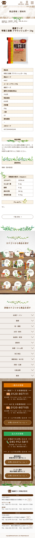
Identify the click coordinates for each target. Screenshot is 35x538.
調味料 (15, 21)
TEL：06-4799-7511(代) (10, 519)
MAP (29, 500)
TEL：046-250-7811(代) (10, 528)
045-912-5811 (19, 442)
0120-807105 (20, 407)
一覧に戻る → (17, 217)
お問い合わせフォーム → (17, 422)
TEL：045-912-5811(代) (10, 509)
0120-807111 (20, 394)
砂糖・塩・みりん (23, 21)
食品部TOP (4, 21)
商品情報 (10, 21)
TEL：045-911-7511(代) (10, 504)
